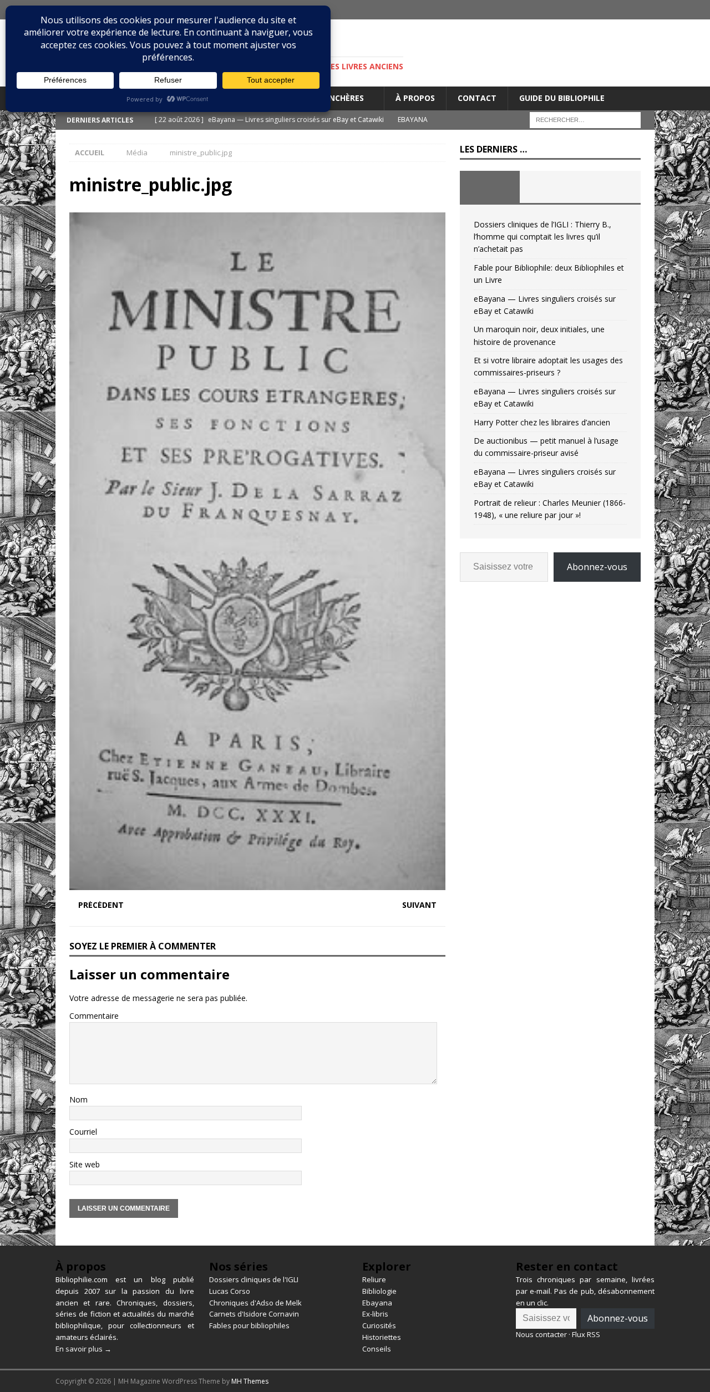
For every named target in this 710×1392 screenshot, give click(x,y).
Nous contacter (541, 1334)
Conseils (376, 1349)
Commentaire (94, 1015)
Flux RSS (586, 1334)
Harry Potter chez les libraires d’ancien (542, 422)
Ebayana (377, 1303)
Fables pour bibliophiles (249, 1325)
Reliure (374, 1279)
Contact (477, 98)
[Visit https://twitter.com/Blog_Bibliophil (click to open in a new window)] (645, 9)
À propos (415, 98)
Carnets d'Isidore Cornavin (254, 1314)
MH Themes (249, 1381)
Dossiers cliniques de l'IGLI (253, 1279)
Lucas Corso (229, 1291)
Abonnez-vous (597, 567)
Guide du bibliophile (562, 98)
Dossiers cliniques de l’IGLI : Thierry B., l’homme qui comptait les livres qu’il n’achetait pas (542, 237)
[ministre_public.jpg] (257, 883)
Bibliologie (379, 1291)
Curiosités (379, 1325)
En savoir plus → (83, 1349)
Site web (84, 1164)
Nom (78, 1099)
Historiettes (381, 1337)
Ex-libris (375, 1314)
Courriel (83, 1131)
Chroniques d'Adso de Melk (255, 1303)
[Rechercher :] (585, 119)
